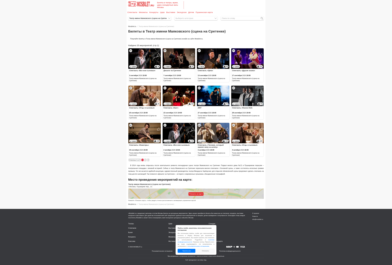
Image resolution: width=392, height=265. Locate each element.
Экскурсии (182, 12)
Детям (191, 12)
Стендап (212, 224)
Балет (130, 232)
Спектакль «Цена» (205, 71)
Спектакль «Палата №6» (242, 108)
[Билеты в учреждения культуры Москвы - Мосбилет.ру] (132, 3)
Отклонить (205, 251)
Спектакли (132, 12)
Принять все (186, 251)
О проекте (255, 213)
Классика (131, 241)
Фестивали (172, 241)
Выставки (170, 12)
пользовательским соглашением (198, 246)
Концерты (153, 12)
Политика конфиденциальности (230, 251)
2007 (199, 108)
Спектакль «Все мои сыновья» (142, 71)
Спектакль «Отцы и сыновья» (142, 108)
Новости (255, 216)
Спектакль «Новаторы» (139, 145)
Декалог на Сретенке (172, 71)
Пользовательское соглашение (162, 251)
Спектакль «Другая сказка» (243, 71)
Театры (131, 224)
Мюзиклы (143, 12)
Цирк (162, 12)
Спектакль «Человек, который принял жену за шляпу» (211, 146)
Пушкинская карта (204, 12)
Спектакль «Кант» (170, 108)
